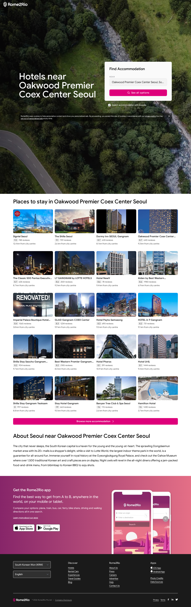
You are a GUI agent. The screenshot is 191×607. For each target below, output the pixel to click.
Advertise (113, 578)
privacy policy (150, 116)
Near (112, 77)
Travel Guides (74, 578)
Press (111, 571)
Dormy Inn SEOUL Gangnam (112, 236)
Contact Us (114, 585)
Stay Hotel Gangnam (67, 403)
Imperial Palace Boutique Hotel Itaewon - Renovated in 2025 (30, 321)
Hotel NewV (103, 278)
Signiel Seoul (20, 236)
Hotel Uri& (144, 361)
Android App (159, 571)
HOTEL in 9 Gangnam (150, 319)
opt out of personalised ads (32, 118)
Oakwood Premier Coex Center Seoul (156, 238)
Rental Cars (73, 571)
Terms (163, 600)
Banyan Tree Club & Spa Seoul (113, 403)
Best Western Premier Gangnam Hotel (73, 363)
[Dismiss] (169, 116)
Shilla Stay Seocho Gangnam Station (29, 363)
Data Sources (156, 581)
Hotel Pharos (103, 361)
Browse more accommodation (93, 421)
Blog (70, 582)
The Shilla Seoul (63, 236)
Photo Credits (156, 578)
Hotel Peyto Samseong (109, 319)
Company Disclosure (63, 600)
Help (111, 582)
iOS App (157, 568)
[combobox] (138, 82)
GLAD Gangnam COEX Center (72, 319)
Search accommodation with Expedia (129, 105)
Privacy (156, 600)
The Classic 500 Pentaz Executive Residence (32, 280)
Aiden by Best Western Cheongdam (151, 280)
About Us (113, 567)
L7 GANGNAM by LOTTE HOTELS (73, 278)
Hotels (71, 567)
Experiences (74, 575)
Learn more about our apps (25, 517)
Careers (113, 575)
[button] (138, 92)
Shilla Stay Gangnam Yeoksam (30, 403)
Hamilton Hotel (146, 403)
